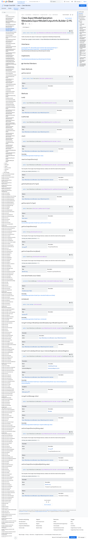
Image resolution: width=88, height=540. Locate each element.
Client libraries (26, 5)
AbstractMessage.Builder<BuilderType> (30, 49)
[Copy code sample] (72, 31)
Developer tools (36, 14)
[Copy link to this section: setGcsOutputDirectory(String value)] (44, 428)
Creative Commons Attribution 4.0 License (54, 510)
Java (18, 5)
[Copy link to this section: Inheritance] (30, 44)
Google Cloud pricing (23, 523)
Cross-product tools (33, 1)
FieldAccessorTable (27, 290)
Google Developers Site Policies (41, 511)
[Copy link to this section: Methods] (29, 93)
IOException (25, 392)
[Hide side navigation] (15, 537)
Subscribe (73, 537)
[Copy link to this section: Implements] (31, 56)
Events (72, 523)
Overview (4, 8)
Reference (16, 8)
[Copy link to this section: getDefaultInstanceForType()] (40, 184)
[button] (8, 163)
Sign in (85, 1)
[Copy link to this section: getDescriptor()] (32, 73)
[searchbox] (9, 12)
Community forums (40, 521)
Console (67, 1)
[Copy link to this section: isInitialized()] (30, 299)
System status (39, 527)
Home (23, 14)
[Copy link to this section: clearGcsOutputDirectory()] (39, 159)
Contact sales (21, 527)
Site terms (32, 534)
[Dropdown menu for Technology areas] (26, 1)
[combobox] (56, 1)
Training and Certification (58, 529)
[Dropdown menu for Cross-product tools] (39, 1)
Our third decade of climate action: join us (53, 534)
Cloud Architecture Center (58, 527)
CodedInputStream (52, 366)
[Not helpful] (73, 15)
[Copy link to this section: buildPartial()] (30, 117)
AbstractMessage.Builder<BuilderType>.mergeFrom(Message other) (37, 424)
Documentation (28, 14)
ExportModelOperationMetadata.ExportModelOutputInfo (35, 112)
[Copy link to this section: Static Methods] (34, 69)
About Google (21, 534)
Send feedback (68, 18)
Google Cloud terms (39, 534)
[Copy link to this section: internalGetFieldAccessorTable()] (42, 276)
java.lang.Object (25, 47)
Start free (83, 5)
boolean (24, 314)
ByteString (25, 271)
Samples (22, 8)
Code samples (56, 525)
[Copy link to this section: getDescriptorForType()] (37, 203)
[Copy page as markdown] (29, 24)
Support (37, 523)
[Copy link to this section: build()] (26, 97)
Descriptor (25, 88)
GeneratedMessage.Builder (46, 49)
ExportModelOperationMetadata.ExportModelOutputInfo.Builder (37, 151)
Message (50, 411)
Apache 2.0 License (24, 511)
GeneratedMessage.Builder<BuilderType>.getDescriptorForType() (36, 222)
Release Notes (39, 525)
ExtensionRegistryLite (53, 368)
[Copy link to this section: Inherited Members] (38, 63)
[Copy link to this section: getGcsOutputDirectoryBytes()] (41, 251)
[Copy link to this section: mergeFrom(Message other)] (40, 396)
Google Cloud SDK (9, 5)
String (23, 247)
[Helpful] (71, 15)
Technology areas (21, 1)
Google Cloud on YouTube (76, 527)
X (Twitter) (73, 525)
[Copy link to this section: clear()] (26, 136)
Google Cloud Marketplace (24, 525)
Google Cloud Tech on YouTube (77, 529)
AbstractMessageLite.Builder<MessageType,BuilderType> (44, 47)
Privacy (27, 534)
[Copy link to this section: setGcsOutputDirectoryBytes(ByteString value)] (51, 464)
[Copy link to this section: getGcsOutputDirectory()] (38, 226)
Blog (72, 521)
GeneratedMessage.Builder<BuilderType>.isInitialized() (34, 319)
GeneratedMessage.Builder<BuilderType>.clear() (32, 155)
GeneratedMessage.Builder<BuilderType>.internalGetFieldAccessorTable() (38, 295)
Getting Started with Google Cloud (60, 523)
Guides (9, 8)
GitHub (54, 521)
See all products (22, 521)
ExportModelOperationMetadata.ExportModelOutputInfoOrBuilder (36, 59)
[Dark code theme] (70, 31)
